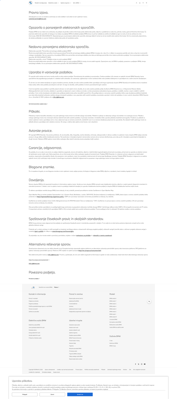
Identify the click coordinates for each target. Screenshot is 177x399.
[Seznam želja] (143, 3)
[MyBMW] (136, 3)
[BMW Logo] (30, 3)
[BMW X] (138, 364)
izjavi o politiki (39, 231)
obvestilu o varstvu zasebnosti (102, 235)
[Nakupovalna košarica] (140, 3)
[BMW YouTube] (145, 364)
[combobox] (149, 301)
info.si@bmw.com (58, 97)
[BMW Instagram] (141, 364)
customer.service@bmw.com (37, 19)
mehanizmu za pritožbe (83, 235)
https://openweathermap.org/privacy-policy (50, 196)
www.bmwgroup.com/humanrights (63, 231)
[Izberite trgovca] (146, 3)
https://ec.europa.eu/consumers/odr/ (89, 250)
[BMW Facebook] (135, 364)
